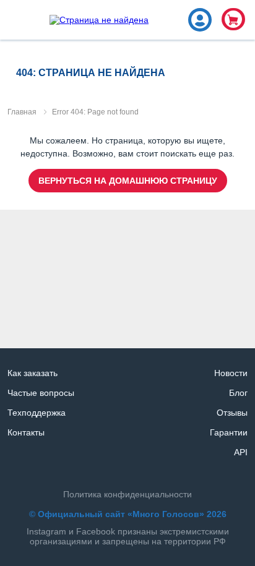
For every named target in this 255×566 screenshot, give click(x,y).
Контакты (26, 432)
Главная (22, 112)
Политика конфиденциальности (127, 494)
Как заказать (32, 373)
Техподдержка (36, 413)
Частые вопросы (40, 393)
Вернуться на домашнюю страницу (127, 181)
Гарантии (229, 432)
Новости (231, 373)
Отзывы (232, 413)
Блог (238, 393)
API (241, 452)
